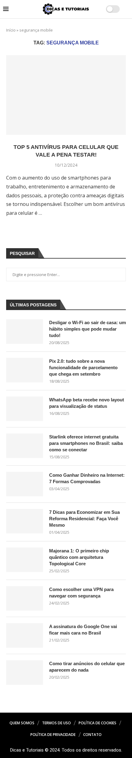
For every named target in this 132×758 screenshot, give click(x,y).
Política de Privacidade (53, 734)
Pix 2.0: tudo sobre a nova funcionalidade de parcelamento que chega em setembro (83, 367)
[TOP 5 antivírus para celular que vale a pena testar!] (66, 95)
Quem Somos (22, 723)
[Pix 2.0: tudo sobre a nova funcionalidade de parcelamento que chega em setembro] (24, 370)
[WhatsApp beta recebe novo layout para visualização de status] (24, 408)
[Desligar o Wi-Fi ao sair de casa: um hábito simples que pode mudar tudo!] (24, 331)
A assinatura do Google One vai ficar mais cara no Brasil (83, 629)
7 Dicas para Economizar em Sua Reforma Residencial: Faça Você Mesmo (84, 519)
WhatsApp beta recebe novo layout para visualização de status (86, 403)
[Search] (126, 9)
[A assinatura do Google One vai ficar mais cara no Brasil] (24, 635)
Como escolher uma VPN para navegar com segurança (81, 592)
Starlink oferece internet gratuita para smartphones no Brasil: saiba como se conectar (86, 443)
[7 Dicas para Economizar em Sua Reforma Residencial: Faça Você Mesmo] (24, 521)
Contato (92, 734)
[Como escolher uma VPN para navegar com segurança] (24, 598)
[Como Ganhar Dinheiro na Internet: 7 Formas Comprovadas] (24, 484)
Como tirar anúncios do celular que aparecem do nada (87, 667)
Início (11, 30)
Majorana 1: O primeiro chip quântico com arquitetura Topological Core (79, 557)
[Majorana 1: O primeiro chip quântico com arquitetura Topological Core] (24, 560)
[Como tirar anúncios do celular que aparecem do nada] (24, 672)
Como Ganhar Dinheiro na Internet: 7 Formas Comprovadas (87, 478)
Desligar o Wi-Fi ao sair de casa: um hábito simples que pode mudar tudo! (87, 329)
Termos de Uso (56, 723)
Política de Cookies (97, 723)
